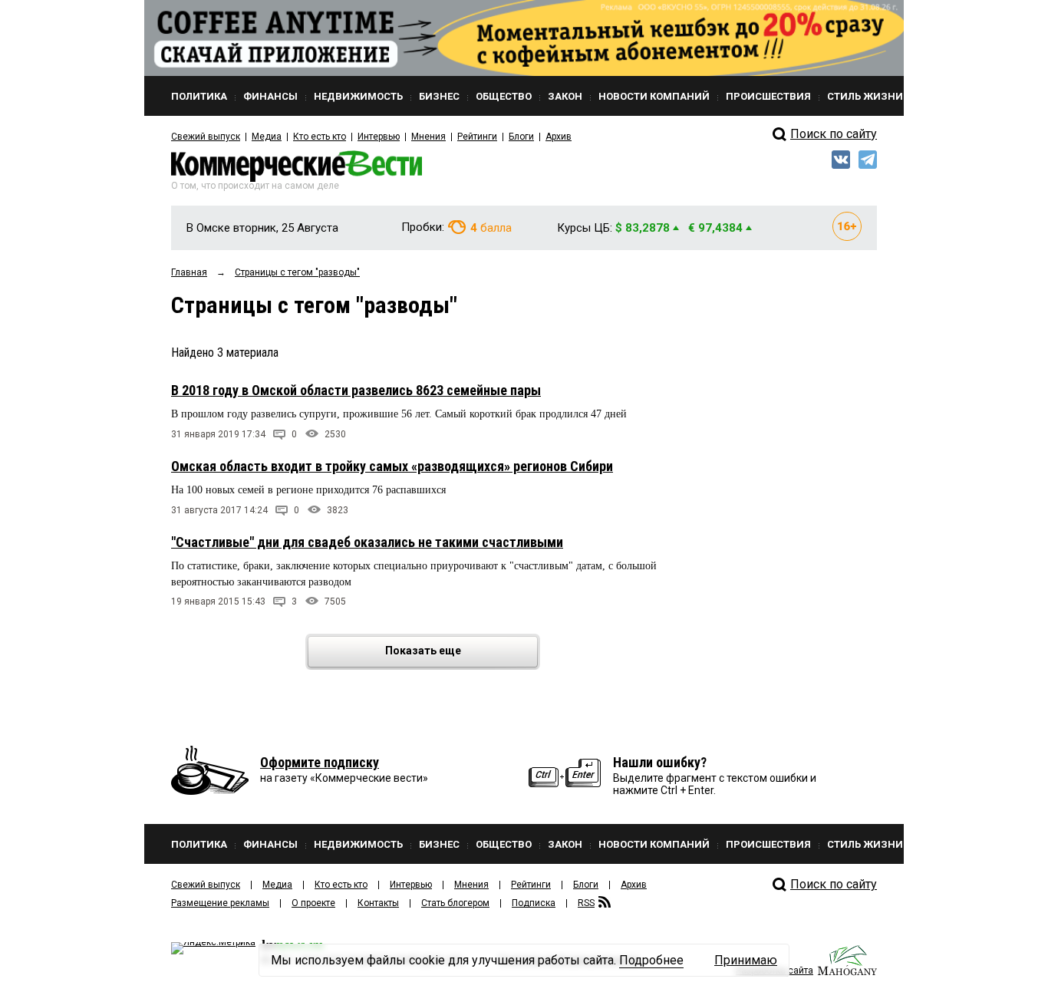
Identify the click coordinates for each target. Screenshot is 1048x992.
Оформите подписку (319, 762)
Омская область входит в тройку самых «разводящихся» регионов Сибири (392, 466)
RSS (586, 903)
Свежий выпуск (205, 136)
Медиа (267, 136)
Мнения (428, 136)
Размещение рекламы (220, 903)
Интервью (379, 136)
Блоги (521, 136)
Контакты (378, 903)
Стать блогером (455, 903)
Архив (558, 136)
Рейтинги (477, 136)
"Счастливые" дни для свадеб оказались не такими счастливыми (367, 542)
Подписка (533, 903)
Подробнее (651, 960)
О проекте (313, 903)
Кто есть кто (319, 136)
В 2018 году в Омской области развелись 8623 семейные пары (356, 390)
